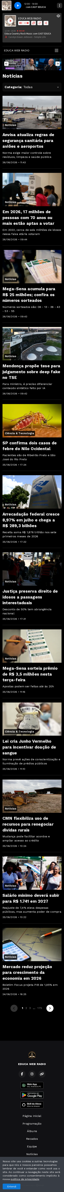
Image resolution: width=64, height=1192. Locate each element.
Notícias (32, 1154)
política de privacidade (25, 1179)
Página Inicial (32, 1116)
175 (39, 1008)
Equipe (32, 1146)
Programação (32, 1123)
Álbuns (32, 1131)
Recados (32, 1138)
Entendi (11, 1186)
